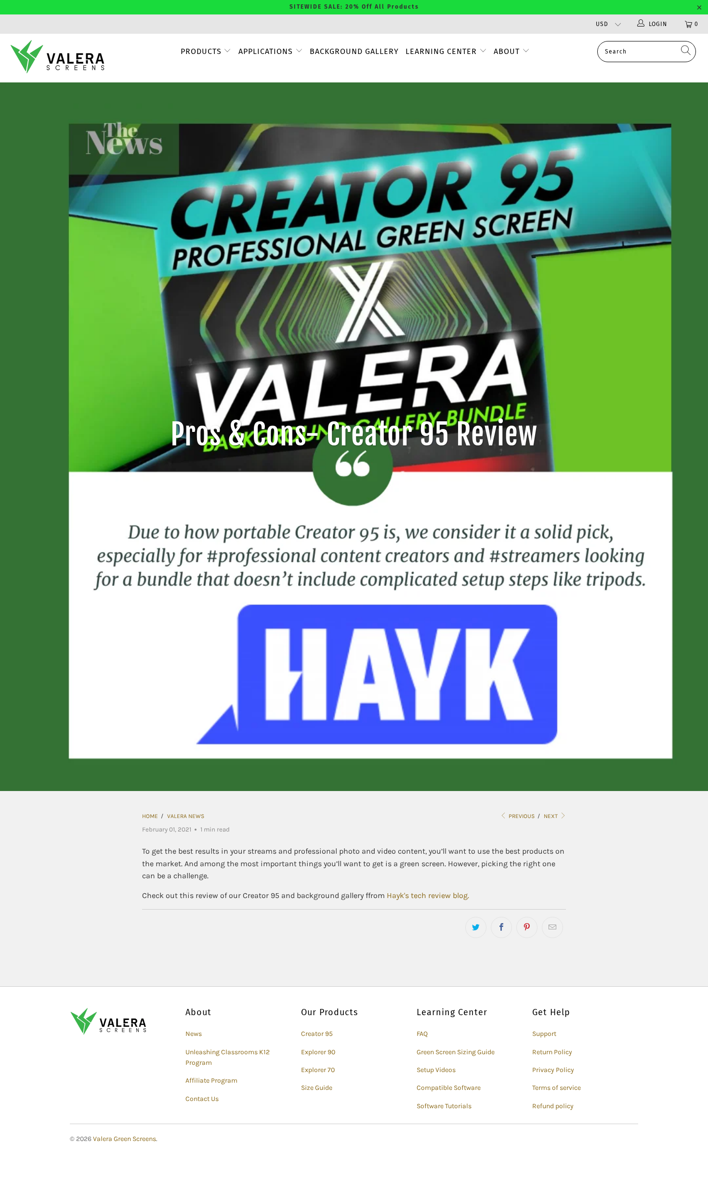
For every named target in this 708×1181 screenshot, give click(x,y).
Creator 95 (317, 1034)
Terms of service (556, 1088)
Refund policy (553, 1106)
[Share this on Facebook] (501, 927)
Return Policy (552, 1052)
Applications (265, 51)
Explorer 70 (318, 1070)
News (193, 1034)
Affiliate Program (211, 1080)
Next (551, 816)
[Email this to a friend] (552, 927)
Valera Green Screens (124, 1139)
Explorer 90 (318, 1052)
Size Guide (316, 1088)
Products (201, 51)
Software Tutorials (444, 1106)
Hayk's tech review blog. (428, 895)
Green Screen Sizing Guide (456, 1052)
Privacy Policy (553, 1070)
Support (544, 1034)
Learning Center (442, 51)
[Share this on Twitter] (475, 927)
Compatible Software (449, 1088)
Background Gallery (354, 51)
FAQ (422, 1034)
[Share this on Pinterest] (527, 927)
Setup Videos (436, 1070)
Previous (521, 816)
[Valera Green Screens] (61, 58)
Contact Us (202, 1099)
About (508, 51)
